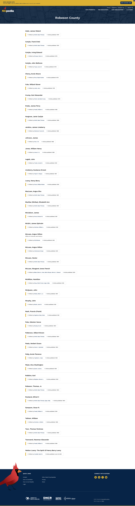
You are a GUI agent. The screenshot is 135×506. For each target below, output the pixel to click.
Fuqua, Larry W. (38, 66)
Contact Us (121, 7)
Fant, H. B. (36, 141)
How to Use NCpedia (28, 482)
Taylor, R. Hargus (38, 173)
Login (24, 484)
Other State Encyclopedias (49, 477)
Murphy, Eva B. (37, 325)
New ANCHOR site (126, 2)
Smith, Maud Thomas (39, 34)
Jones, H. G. (37, 152)
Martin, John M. (38, 304)
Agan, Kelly (47, 283)
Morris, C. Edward (56, 272)
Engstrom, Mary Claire (39, 315)
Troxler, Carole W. (38, 163)
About (108, 7)
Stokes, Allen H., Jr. (38, 293)
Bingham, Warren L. (39, 379)
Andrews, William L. (39, 227)
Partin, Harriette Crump (39, 98)
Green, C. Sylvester (38, 347)
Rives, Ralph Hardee (39, 77)
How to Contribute (27, 479)
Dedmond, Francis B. (39, 131)
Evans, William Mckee (39, 184)
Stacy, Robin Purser (39, 283)
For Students (90, 9)
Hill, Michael (37, 240)
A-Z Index (130, 9)
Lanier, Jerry (37, 88)
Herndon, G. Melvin (38, 422)
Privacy (44, 479)
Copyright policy (105, 499)
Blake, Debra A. (38, 272)
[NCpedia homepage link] (8, 9)
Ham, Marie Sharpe (46, 272)
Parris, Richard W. (38, 216)
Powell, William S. (38, 109)
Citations (114, 7)
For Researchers (117, 9)
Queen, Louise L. (38, 368)
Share (43, 482)
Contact (25, 477)
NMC (103, 501)
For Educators (103, 9)
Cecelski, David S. (38, 454)
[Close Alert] (134, 0)
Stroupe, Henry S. (38, 56)
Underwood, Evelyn (38, 251)
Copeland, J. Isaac (38, 357)
